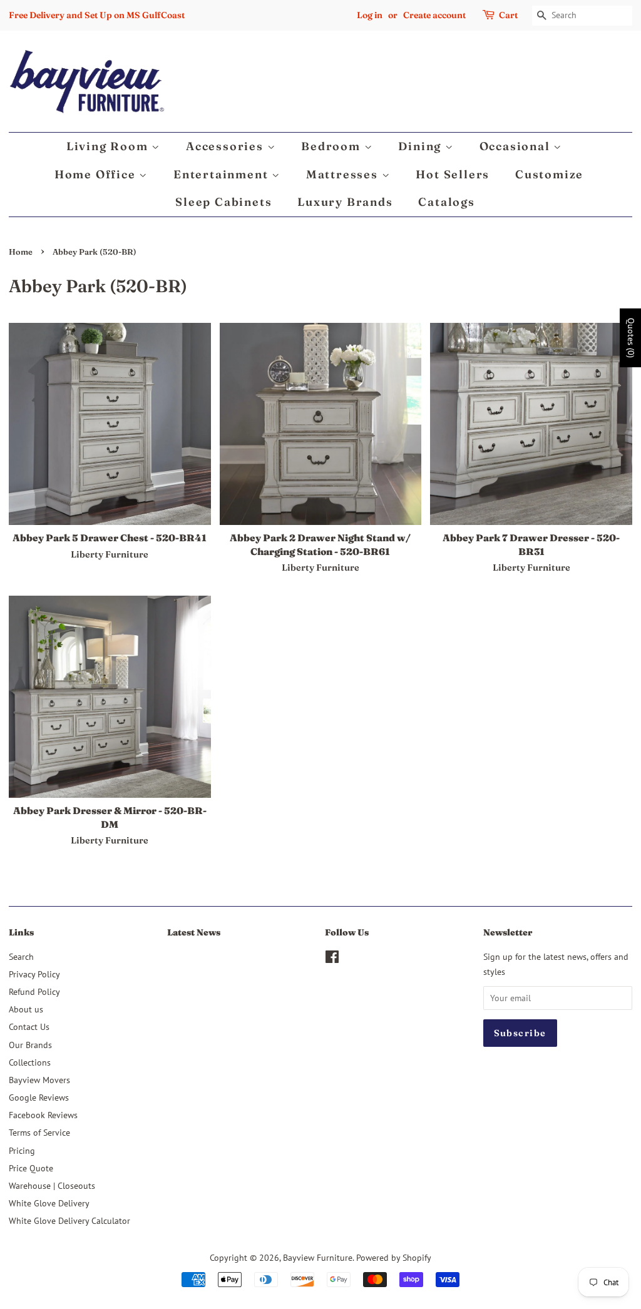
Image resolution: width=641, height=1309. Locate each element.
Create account (434, 15)
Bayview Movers (39, 1080)
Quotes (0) (631, 338)
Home (21, 252)
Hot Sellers (453, 174)
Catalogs (446, 202)
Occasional (516, 146)
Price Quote (31, 1168)
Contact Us (29, 1026)
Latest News (193, 932)
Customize (549, 174)
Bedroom (332, 146)
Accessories (226, 146)
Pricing (22, 1150)
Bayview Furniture (317, 1257)
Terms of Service (39, 1132)
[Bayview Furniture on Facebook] (332, 959)
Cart (508, 15)
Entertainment (222, 174)
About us (26, 1009)
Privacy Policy (34, 974)
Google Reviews (39, 1097)
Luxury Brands (344, 202)
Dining (421, 146)
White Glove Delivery (49, 1203)
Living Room (109, 146)
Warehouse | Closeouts (52, 1185)
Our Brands (30, 1045)
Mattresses (344, 174)
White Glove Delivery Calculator (69, 1220)
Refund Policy (34, 991)
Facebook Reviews (43, 1115)
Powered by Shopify (393, 1257)
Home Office (97, 174)
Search (21, 956)
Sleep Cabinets (223, 202)
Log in (369, 15)
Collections (30, 1062)
